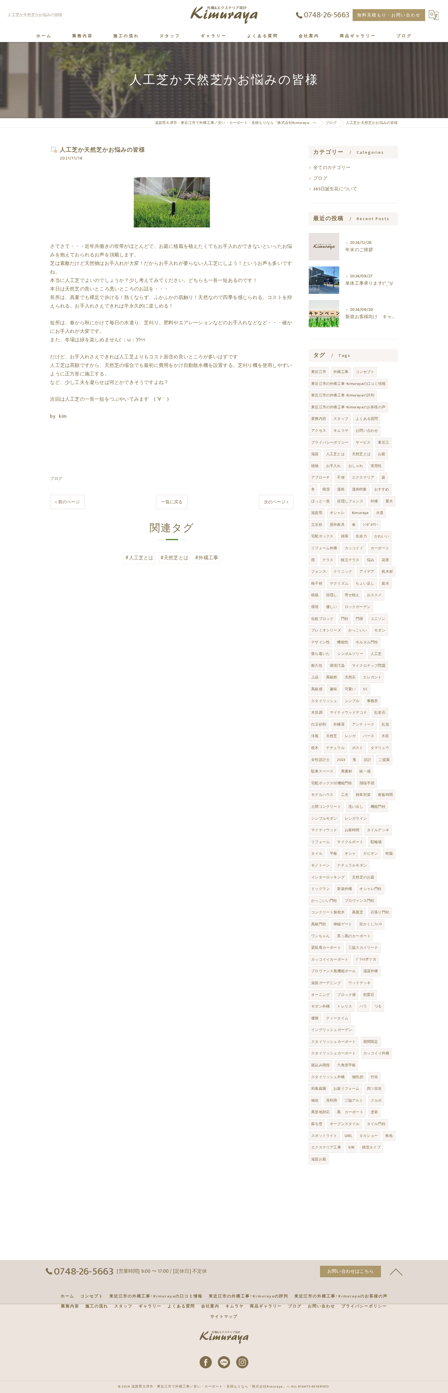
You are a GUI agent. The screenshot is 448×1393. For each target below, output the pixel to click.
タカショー (368, 1136)
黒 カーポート (350, 1112)
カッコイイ (354, 548)
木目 (385, 736)
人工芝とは (335, 454)
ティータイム (337, 1018)
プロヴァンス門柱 (360, 901)
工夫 (344, 795)
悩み (370, 560)
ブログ (56, 478)
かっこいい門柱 (324, 901)
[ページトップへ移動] (396, 1271)
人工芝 (376, 654)
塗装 (374, 1112)
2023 (341, 760)
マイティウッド (324, 830)
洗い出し (355, 807)
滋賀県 (316, 513)
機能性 (342, 642)
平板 (333, 853)
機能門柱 (378, 807)
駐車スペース (322, 771)
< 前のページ (67, 501)
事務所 (372, 701)
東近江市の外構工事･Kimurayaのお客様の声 (348, 407)
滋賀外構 (370, 971)
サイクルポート (350, 842)
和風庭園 (318, 1088)
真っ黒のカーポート (354, 936)
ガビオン (370, 853)
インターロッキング (328, 877)
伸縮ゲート (342, 924)
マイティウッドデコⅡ (348, 712)
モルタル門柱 (367, 642)
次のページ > (276, 501)
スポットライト (324, 1136)
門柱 (344, 619)
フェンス (318, 571)
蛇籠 (389, 853)
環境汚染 (337, 666)
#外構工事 (206, 558)
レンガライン (356, 818)
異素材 (346, 771)
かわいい (381, 536)
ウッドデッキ (359, 983)
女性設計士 (320, 760)
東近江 (383, 442)
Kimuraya (360, 513)
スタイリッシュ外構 (328, 1077)
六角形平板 (346, 1065)
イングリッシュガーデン (331, 1030)
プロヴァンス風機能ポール (333, 971)
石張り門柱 (380, 912)
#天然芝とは (174, 558)
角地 (389, 1136)
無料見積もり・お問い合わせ (389, 15)
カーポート (380, 548)
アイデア (366, 571)
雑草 (344, 536)
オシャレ (337, 513)
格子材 (316, 583)
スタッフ (340, 419)
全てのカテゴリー (331, 167)
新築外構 (344, 889)
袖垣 (314, 1100)
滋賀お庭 (318, 1159)
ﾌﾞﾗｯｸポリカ (366, 959)
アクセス (318, 430)
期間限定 (370, 1042)
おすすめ (381, 489)
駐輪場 (376, 842)
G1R (351, 1147)
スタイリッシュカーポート (333, 1042)
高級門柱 (318, 924)
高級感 (316, 689)
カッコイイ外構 (376, 1053)
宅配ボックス (322, 536)
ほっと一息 (320, 501)
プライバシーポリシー (329, 442)
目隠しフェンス (350, 501)
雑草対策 (363, 795)
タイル (316, 853)
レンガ (350, 736)
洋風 (314, 736)
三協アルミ (354, 1100)
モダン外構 (320, 1006)
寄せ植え (352, 595)
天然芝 (331, 736)
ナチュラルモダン (352, 865)
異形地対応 (320, 1112)
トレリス (344, 1006)
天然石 (350, 677)
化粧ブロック (322, 619)
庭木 (385, 583)
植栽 (314, 595)
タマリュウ (380, 748)
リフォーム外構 (324, 548)
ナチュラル (335, 748)
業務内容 (318, 419)
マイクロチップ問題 (369, 666)
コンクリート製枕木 (328, 912)
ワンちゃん (320, 936)
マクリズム (339, 583)
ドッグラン (320, 889)
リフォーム (320, 842)
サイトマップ (224, 1316)
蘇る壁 (316, 1124)
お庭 (381, 454)
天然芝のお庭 (363, 877)
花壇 (385, 560)
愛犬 (389, 501)
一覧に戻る (172, 501)
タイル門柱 (376, 1124)
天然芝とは (361, 454)
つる (378, 1006)
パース (368, 736)
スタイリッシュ (324, 701)
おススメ (374, 595)
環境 (314, 607)
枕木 (314, 748)
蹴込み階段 (320, 1065)
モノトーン (320, 865)
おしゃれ (355, 466)
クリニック (342, 571)
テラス (328, 560)
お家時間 (352, 830)
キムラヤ (340, 430)
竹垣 (374, 1077)
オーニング (320, 995)
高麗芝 (357, 912)
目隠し (331, 595)
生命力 (361, 536)
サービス (363, 442)
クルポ (376, 1100)
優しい (331, 607)
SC (365, 689)
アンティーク (363, 724)
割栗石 (369, 995)
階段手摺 (367, 783)
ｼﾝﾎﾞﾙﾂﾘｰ (370, 525)
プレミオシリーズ (326, 630)
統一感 (365, 771)
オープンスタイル (345, 1124)
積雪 (326, 489)
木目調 (316, 712)
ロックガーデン (358, 607)
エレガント (372, 677)
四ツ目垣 (374, 1088)
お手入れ (333, 466)
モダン (380, 630)
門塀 (359, 619)
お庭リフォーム (346, 1088)
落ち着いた (320, 654)
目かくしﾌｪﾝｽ (370, 924)
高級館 (331, 677)
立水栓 (316, 525)
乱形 (385, 724)
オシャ (350, 853)
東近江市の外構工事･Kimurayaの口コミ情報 (348, 384)
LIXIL (348, 1136)
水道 (379, 513)
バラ (363, 1006)
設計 (367, 760)
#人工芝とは (139, 558)
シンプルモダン (324, 818)
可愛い (350, 689)
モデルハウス (322, 795)
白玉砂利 (318, 724)
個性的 (357, 1077)
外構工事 (340, 372)
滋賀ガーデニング (326, 983)
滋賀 (314, 454)
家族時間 (385, 795)
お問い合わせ (367, 430)
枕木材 (387, 571)
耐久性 (316, 666)
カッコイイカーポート (329, 959)
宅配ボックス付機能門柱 (331, 783)
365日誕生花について (335, 189)
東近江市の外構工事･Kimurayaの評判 (342, 395)
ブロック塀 (346, 995)
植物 (314, 466)
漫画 (340, 489)
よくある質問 (367, 419)
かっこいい (357, 630)
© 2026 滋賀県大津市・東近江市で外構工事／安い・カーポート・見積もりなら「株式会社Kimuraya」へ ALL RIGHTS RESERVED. (224, 1386)
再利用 (331, 1100)
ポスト (357, 748)
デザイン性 (320, 642)
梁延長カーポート (326, 947)
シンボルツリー (350, 654)
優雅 (314, 1018)
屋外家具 (337, 525)
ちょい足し (365, 583)
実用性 (376, 466)
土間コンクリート (326, 807)
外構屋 (339, 724)
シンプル (352, 701)
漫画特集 (359, 489)
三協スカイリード (363, 947)
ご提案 (384, 760)
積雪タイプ (371, 1147)
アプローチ (320, 477)
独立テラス (350, 560)
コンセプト (365, 372)
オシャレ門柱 (370, 889)
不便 (340, 477)
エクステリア (363, 477)
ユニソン (378, 619)
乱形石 (380, 712)
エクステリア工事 (326, 1147)
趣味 (333, 689)
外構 (374, 501)
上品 (314, 677)
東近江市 (318, 372)
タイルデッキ (378, 830)
